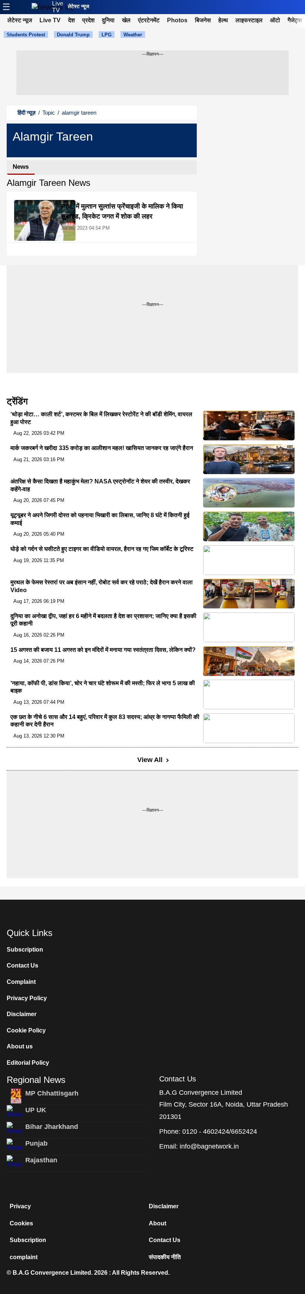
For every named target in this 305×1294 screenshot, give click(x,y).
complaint (24, 1257)
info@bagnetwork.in (209, 1146)
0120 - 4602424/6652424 (219, 1131)
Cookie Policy (26, 1030)
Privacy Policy (27, 998)
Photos (177, 20)
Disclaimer (21, 1014)
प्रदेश (88, 20)
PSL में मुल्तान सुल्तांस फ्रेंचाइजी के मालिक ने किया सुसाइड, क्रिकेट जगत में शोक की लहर (122, 211)
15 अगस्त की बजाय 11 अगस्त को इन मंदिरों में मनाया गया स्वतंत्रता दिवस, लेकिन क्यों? (103, 650)
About (157, 1223)
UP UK (35, 1110)
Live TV (57, 6)
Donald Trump (73, 34)
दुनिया (108, 20)
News (21, 166)
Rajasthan (41, 1160)
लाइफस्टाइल (249, 20)
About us (20, 1046)
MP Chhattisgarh (51, 1093)
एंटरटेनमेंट (149, 20)
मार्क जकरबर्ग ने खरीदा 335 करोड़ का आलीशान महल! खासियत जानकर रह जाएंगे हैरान (101, 448)
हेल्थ (223, 20)
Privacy (20, 1206)
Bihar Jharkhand (51, 1126)
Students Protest (26, 34)
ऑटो (275, 20)
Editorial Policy (28, 1063)
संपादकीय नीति (165, 1257)
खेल (126, 20)
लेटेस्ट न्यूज (78, 6)
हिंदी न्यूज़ (26, 112)
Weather (132, 34)
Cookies (21, 1223)
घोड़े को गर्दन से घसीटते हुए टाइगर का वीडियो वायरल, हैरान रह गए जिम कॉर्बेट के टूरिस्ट (101, 549)
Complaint (21, 982)
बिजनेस (203, 20)
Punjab (36, 1143)
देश (71, 20)
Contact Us (22, 965)
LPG (107, 34)
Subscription (25, 949)
